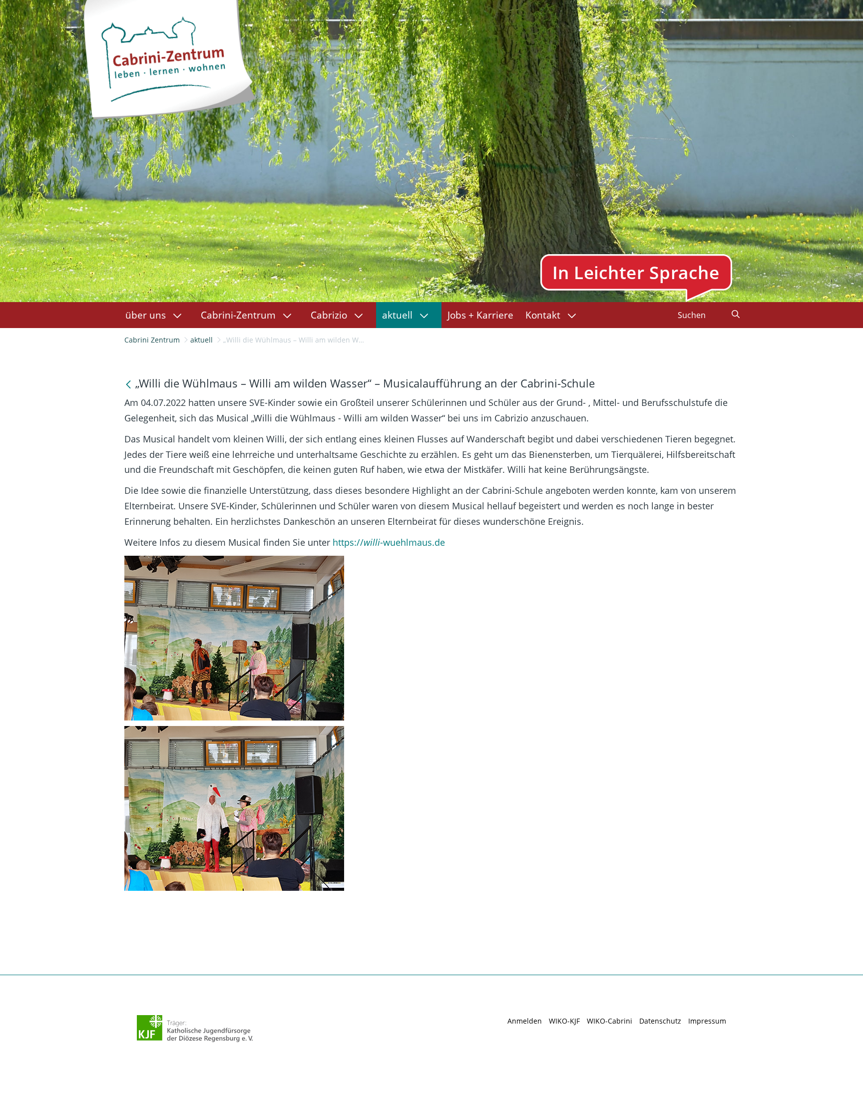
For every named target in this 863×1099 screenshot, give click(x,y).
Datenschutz (660, 1021)
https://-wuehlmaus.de (389, 542)
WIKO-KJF (564, 1021)
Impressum (707, 1021)
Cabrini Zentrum (152, 340)
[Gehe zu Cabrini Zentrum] (168, 57)
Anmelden (524, 1021)
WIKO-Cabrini (609, 1021)
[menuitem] (157, 315)
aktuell (201, 340)
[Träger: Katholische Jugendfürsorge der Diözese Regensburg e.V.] (195, 1028)
